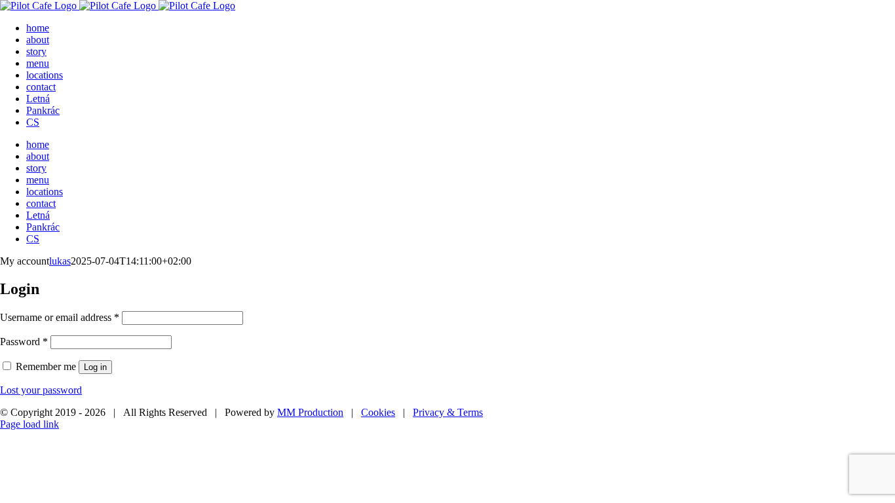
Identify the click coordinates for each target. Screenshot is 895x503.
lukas (60, 261)
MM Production (310, 412)
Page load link (29, 424)
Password (24, 341)
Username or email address (59, 317)
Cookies (378, 412)
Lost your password (41, 390)
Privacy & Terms (448, 412)
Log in (95, 367)
